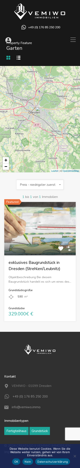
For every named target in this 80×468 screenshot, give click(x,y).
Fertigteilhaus (16, 431)
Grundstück (40, 431)
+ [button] (5, 160)
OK (16, 461)
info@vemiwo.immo (26, 407)
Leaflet (54, 170)
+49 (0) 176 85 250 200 (44, 27)
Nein (28, 461)
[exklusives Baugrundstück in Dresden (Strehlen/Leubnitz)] (40, 113)
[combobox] (40, 185)
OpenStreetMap (71, 170)
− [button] (5, 166)
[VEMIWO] (40, 18)
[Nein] (75, 456)
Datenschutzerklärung (52, 461)
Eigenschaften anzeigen (40, 245)
